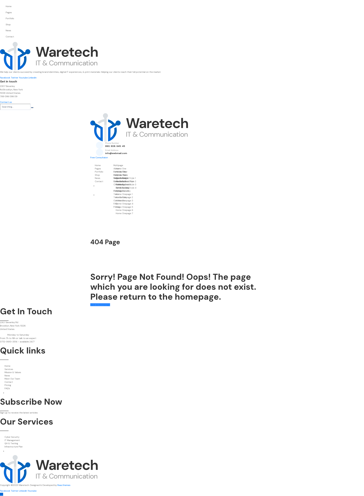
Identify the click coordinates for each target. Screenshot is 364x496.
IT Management (12, 440)
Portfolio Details (121, 191)
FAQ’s (7, 388)
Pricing (8, 385)
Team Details (119, 197)
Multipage (118, 165)
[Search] (32, 107)
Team (116, 194)
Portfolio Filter (120, 171)
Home (9, 6)
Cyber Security (12, 437)
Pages (9, 12)
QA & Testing (11, 443)
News (8, 30)
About (116, 168)
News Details (119, 181)
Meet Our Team (12, 378)
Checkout (118, 184)
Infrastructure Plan (14, 446)
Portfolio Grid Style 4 (126, 187)
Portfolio (10, 18)
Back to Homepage (100, 304)
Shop (8, 24)
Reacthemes (63, 485)
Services (9, 369)
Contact (10, 36)
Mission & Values (13, 372)
